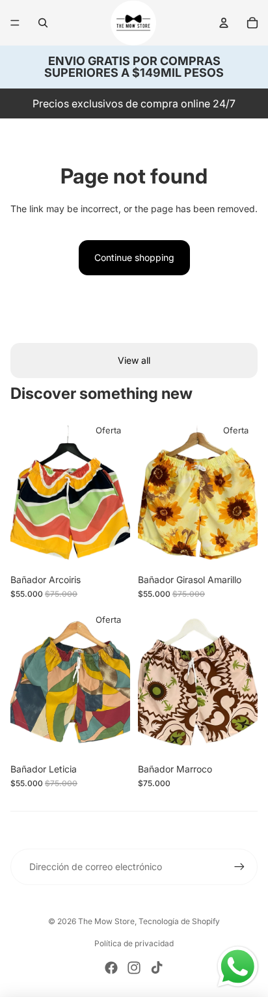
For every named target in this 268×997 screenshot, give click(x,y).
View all (134, 360)
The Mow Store (106, 921)
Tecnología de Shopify (179, 921)
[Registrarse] (239, 866)
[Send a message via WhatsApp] (237, 966)
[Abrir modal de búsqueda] (43, 22)
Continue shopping (134, 257)
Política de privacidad (134, 943)
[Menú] (15, 23)
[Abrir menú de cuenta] (223, 22)
